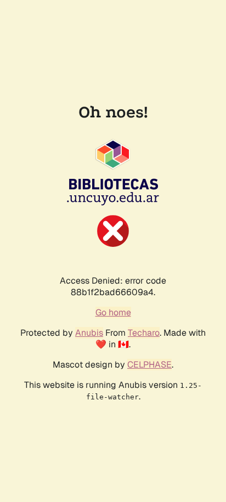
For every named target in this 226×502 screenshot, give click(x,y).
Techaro (144, 333)
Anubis (89, 333)
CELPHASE (149, 364)
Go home (113, 312)
